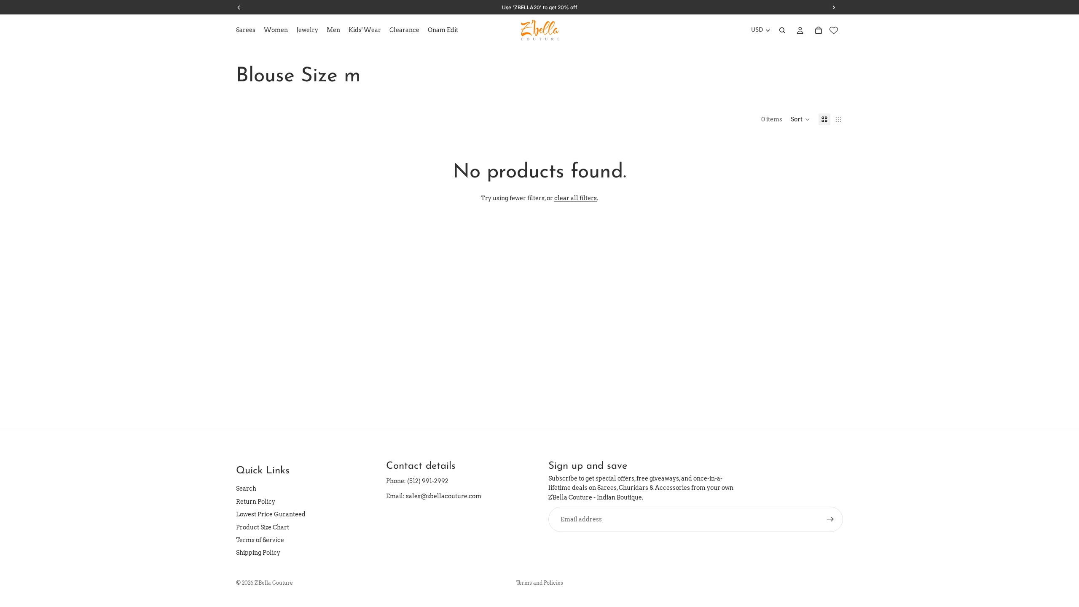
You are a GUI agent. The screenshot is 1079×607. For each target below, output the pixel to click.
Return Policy (255, 501)
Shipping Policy (258, 552)
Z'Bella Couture (274, 583)
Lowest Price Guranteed (271, 514)
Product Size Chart (262, 527)
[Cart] (818, 30)
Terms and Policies (539, 583)
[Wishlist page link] (833, 30)
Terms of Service (260, 540)
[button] (800, 119)
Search (246, 488)
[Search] (782, 30)
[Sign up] (830, 519)
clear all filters (575, 198)
